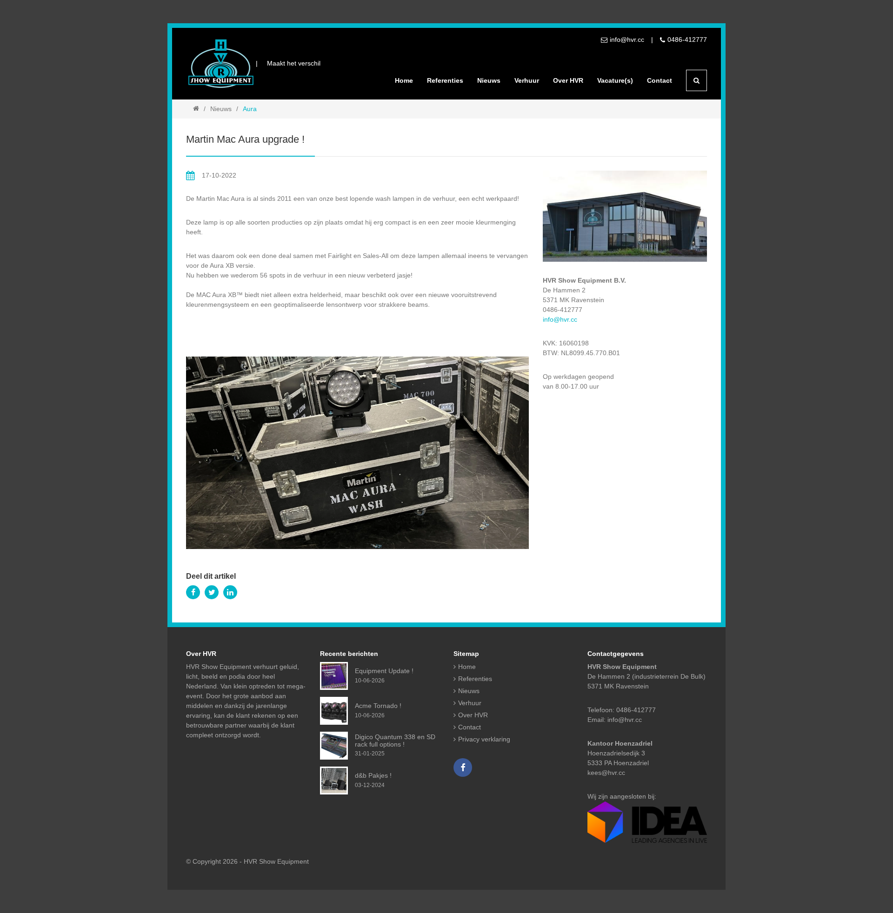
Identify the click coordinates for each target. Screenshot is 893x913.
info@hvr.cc (627, 39)
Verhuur (526, 80)
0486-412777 (687, 39)
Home (404, 80)
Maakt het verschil (293, 63)
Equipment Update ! (384, 671)
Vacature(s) (615, 80)
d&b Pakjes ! (373, 775)
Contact (659, 80)
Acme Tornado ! (378, 705)
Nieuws (488, 80)
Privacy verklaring (484, 739)
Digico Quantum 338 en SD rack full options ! (395, 740)
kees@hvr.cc (606, 772)
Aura (250, 108)
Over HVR (568, 80)
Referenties (445, 80)
